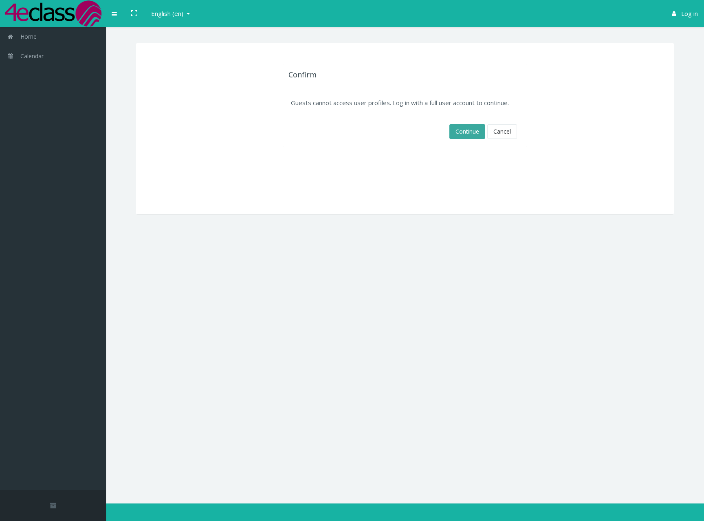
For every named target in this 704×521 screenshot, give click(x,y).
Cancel (502, 131)
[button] (114, 13)
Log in (689, 13)
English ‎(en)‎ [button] (168, 13)
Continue (467, 131)
